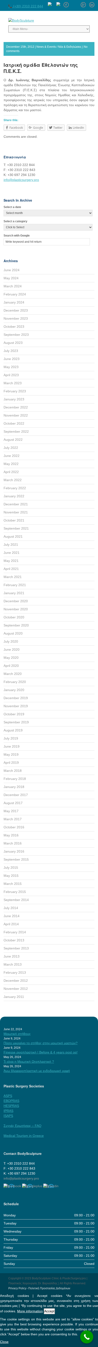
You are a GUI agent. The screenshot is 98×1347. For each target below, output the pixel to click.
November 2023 (16, 318)
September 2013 (16, 948)
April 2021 (11, 569)
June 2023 (12, 359)
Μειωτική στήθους (17, 1034)
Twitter (74, 3)
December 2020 (16, 601)
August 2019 (13, 730)
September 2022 (16, 431)
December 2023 (16, 310)
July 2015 (11, 867)
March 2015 (13, 884)
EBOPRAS (11, 1101)
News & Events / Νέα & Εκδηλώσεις (59, 46)
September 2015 (16, 859)
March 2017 (13, 819)
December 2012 (16, 980)
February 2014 (15, 932)
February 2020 (15, 682)
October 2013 (14, 940)
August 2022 (13, 439)
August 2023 (13, 343)
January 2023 (14, 399)
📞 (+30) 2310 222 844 (25, 6)
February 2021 (15, 585)
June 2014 (12, 916)
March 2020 (13, 674)
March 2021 (13, 577)
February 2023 (15, 391)
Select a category (15, 221)
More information (30, 1311)
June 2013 (12, 956)
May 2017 (11, 811)
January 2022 (14, 496)
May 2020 (11, 657)
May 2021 (11, 561)
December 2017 (16, 795)
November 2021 (16, 512)
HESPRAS (11, 1106)
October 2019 (14, 714)
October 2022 (14, 423)
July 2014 (11, 908)
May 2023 (11, 367)
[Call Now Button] (86, 1336)
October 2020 (14, 617)
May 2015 (11, 875)
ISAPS (8, 1116)
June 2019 (12, 746)
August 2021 (13, 536)
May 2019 (11, 754)
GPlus (83, 3)
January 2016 (14, 851)
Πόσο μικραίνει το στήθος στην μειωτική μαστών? (41, 1043)
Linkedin (91, 3)
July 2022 (11, 448)
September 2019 (16, 722)
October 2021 (14, 520)
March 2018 (13, 771)
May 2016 (11, 835)
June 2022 (12, 456)
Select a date (12, 207)
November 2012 (16, 989)
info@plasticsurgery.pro (21, 180)
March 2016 (13, 843)
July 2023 (11, 351)
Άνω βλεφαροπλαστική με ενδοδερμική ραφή (37, 1071)
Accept (49, 1311)
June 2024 (12, 270)
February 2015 (15, 892)
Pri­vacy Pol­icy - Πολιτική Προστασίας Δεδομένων (39, 1288)
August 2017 (13, 803)
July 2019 (11, 738)
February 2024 (15, 294)
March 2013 (13, 964)
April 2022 (11, 472)
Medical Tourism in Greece (24, 1136)
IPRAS (8, 1111)
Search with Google (17, 235)
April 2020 (11, 666)
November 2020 (16, 609)
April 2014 (11, 924)
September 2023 (16, 335)
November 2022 (16, 415)
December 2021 (16, 504)
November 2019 (16, 706)
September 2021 (16, 528)
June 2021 (12, 553)
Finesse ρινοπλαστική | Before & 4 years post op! (41, 1052)
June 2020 (12, 649)
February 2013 (15, 972)
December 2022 (16, 407)
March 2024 (13, 286)
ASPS (8, 1096)
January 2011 (14, 997)
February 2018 (15, 779)
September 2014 (16, 900)
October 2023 (14, 326)
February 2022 (15, 488)
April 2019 (11, 762)
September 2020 (16, 625)
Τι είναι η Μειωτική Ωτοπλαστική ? (29, 1061)
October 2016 (14, 827)
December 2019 (16, 698)
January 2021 (14, 593)
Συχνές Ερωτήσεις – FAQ (22, 1126)
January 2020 (14, 690)
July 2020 (11, 641)
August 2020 (13, 633)
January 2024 (14, 302)
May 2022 (11, 464)
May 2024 (11, 278)
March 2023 (13, 383)
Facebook (66, 3)
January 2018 (14, 787)
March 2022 (13, 480)
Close (4, 1342)
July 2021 (11, 544)
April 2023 (11, 375)
